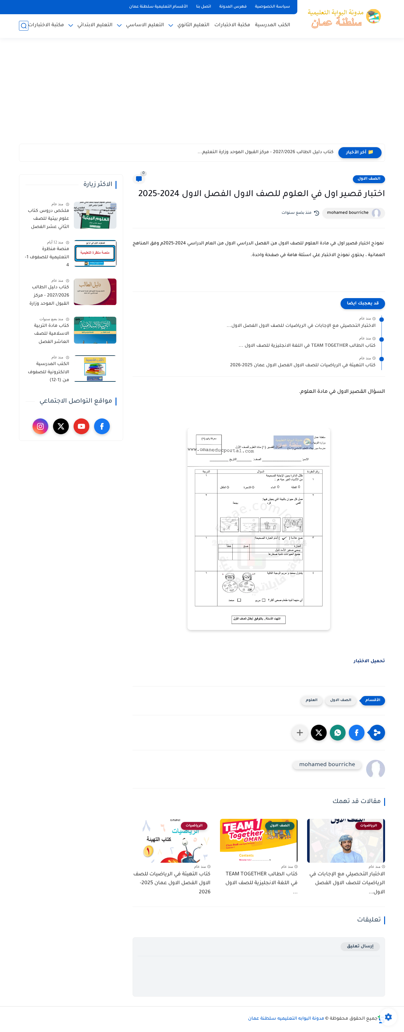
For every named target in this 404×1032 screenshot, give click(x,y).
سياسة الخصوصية (272, 7)
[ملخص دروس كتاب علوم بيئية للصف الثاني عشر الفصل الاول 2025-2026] (95, 215)
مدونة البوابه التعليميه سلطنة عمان (286, 1019)
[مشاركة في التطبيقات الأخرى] (300, 733)
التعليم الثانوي (193, 25)
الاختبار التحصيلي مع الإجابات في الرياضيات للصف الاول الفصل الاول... (301, 326)
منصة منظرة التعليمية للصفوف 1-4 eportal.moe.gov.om (46, 258)
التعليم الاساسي (145, 25)
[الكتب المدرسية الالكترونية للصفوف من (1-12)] (95, 368)
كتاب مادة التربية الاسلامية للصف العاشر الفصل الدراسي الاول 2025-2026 (48, 335)
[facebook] (102, 426)
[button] (357, 733)
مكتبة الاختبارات (232, 25)
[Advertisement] (202, 95)
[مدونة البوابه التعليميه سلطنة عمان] (342, 18)
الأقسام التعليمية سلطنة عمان (158, 7)
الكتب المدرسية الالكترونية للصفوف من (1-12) (48, 372)
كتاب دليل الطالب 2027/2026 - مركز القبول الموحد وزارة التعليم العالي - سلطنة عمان (49, 297)
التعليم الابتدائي (95, 25)
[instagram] (40, 426)
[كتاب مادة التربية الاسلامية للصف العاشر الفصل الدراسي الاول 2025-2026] (95, 330)
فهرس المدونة (233, 7)
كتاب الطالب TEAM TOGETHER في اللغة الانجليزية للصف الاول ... (307, 346)
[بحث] (23, 26)
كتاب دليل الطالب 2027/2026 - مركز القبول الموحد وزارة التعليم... (266, 152)
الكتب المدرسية (272, 25)
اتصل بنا (203, 7)
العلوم (312, 701)
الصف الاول (369, 179)
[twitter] (61, 426)
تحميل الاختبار (369, 661)
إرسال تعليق (360, 946)
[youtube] (81, 426)
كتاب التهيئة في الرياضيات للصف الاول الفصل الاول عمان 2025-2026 (303, 365)
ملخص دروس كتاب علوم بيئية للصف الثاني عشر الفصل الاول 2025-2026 (48, 220)
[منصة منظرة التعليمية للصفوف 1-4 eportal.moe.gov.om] (95, 253)
